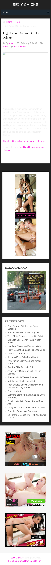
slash (11, 43)
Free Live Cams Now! (18, 561)
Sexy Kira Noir (14, 391)
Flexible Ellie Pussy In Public (21, 367)
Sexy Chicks (25, 5)
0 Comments (20, 46)
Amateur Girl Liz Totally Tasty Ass (23, 332)
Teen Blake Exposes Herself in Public (25, 336)
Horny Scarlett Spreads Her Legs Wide (26, 350)
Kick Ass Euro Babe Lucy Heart (22, 357)
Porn (5, 46)
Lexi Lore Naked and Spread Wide (24, 346)
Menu (5, 12)
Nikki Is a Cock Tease (17, 353)
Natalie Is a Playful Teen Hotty (21, 381)
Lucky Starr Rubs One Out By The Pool (26, 407)
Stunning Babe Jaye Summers (22, 411)
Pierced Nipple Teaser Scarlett (22, 377)
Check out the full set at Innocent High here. (24, 141)
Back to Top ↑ (36, 561)
